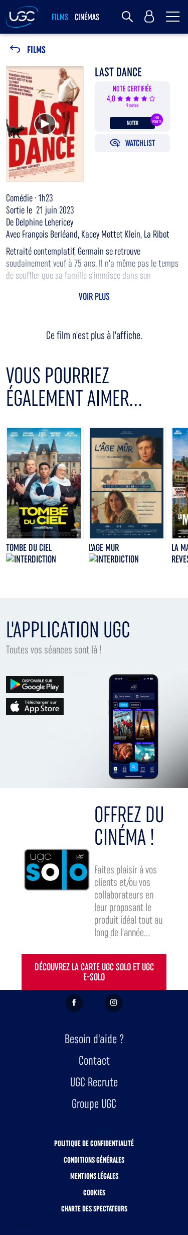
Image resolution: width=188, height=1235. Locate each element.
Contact (94, 1060)
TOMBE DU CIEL (29, 547)
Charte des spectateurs (94, 1208)
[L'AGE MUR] (127, 483)
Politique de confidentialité (94, 1143)
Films (36, 50)
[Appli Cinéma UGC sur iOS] (35, 706)
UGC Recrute (94, 1082)
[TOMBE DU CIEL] (45, 483)
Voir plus (94, 296)
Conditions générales (94, 1160)
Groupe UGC (94, 1103)
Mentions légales (94, 1176)
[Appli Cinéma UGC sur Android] (35, 684)
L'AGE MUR (104, 547)
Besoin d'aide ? (94, 1039)
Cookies (94, 1192)
